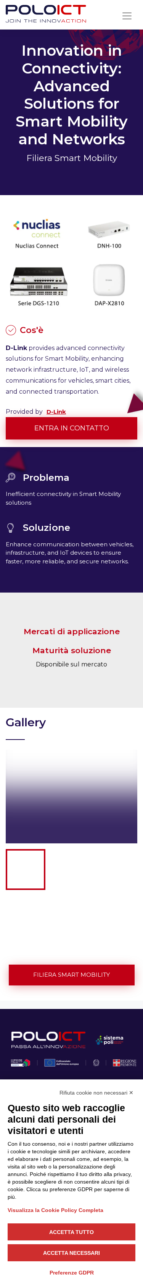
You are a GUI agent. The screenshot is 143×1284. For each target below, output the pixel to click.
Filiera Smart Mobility (71, 974)
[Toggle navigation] (127, 16)
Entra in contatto (71, 428)
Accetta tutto (71, 1232)
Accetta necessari (71, 1253)
